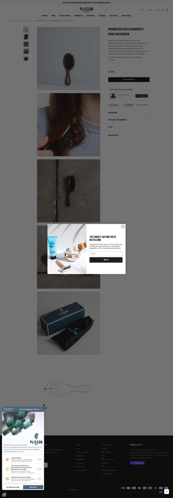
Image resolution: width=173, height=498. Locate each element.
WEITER (106, 260)
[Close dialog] (123, 226)
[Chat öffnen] (166, 491)
